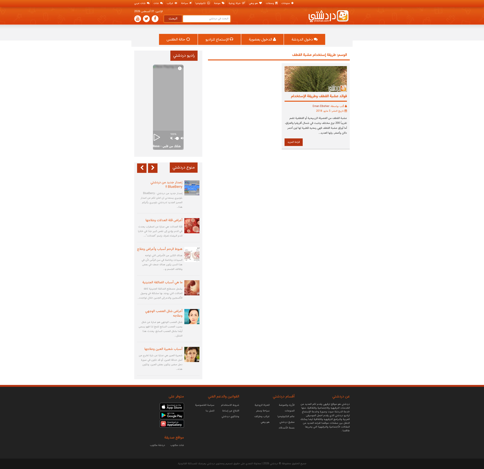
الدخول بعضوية (261, 40)
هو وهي (254, 3)
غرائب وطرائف (262, 416)
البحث (173, 18)
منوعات (286, 3)
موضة (217, 3)
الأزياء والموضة (287, 405)
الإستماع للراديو (218, 40)
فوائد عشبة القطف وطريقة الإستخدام (319, 96)
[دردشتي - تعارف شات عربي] (172, 407)
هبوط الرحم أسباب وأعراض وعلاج (159, 249)
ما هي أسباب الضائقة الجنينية (162, 282)
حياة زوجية (235, 3)
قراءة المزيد (293, 142)
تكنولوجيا (200, 3)
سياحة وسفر (263, 411)
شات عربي (140, 3)
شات (157, 3)
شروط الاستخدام (230, 405)
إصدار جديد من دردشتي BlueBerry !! (166, 185)
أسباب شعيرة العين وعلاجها (163, 349)
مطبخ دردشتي (287, 422)
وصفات (270, 3)
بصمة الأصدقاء (287, 428)
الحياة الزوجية (262, 405)
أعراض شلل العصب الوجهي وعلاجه (163, 313)
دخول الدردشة (303, 40)
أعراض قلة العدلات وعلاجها (164, 220)
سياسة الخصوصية (204, 405)
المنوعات (290, 411)
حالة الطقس (176, 40)
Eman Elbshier (321, 106)
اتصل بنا (210, 411)
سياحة (185, 3)
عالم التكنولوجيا (286, 416)
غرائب (170, 3)
